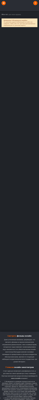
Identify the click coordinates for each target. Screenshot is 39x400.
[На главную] (19, 3)
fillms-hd (4, 14)
